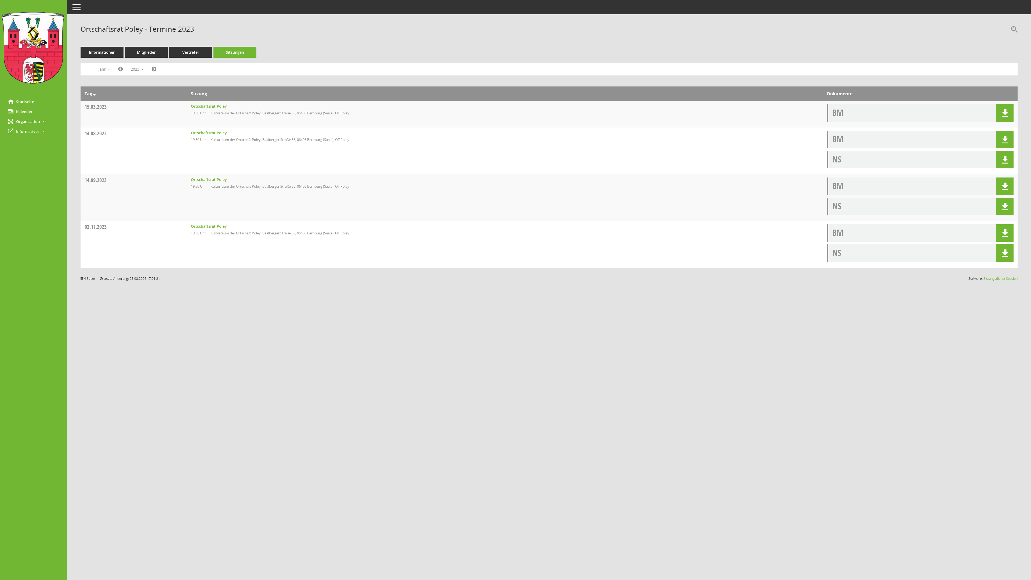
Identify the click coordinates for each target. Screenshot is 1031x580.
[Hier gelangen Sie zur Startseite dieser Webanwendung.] (33, 47)
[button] (33, 121)
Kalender (24, 111)
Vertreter (190, 52)
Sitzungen (235, 52)
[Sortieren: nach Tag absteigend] (94, 94)
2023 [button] (135, 69)
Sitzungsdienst (1000, 278)
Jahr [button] (103, 69)
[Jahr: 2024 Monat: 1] (154, 69)
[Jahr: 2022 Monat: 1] (120, 69)
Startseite (25, 101)
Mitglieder (146, 52)
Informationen (102, 52)
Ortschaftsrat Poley (209, 106)
